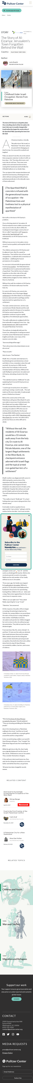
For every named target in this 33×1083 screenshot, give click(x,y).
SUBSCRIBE (16, 564)
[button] (16, 544)
